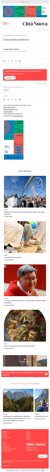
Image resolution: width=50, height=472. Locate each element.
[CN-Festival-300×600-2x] (14, 140)
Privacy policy (5, 445)
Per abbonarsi (8, 77)
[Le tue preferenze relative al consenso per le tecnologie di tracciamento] (47, 469)
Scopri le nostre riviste (9, 107)
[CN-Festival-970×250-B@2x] (25, 11)
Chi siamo (4, 436)
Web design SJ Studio (39, 460)
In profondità (8, 35)
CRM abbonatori (6, 437)
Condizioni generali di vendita (9, 449)
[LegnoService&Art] (25, 360)
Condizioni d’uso (6, 451)
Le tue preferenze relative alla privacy (30, 470)
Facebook (28, 434)
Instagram (28, 437)
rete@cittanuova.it (18, 116)
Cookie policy (5, 447)
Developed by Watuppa (7, 462)
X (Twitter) (28, 436)
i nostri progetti (8, 111)
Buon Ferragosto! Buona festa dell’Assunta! (19, 346)
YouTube (28, 439)
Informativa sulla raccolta (12, 470)
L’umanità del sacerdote (12, 257)
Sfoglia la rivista (25, 1)
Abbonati (41, 456)
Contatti (4, 434)
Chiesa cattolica (21, 35)
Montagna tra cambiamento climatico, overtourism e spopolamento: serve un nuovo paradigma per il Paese (16, 419)
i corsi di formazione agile (10, 109)
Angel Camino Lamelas (12, 49)
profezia (6, 90)
